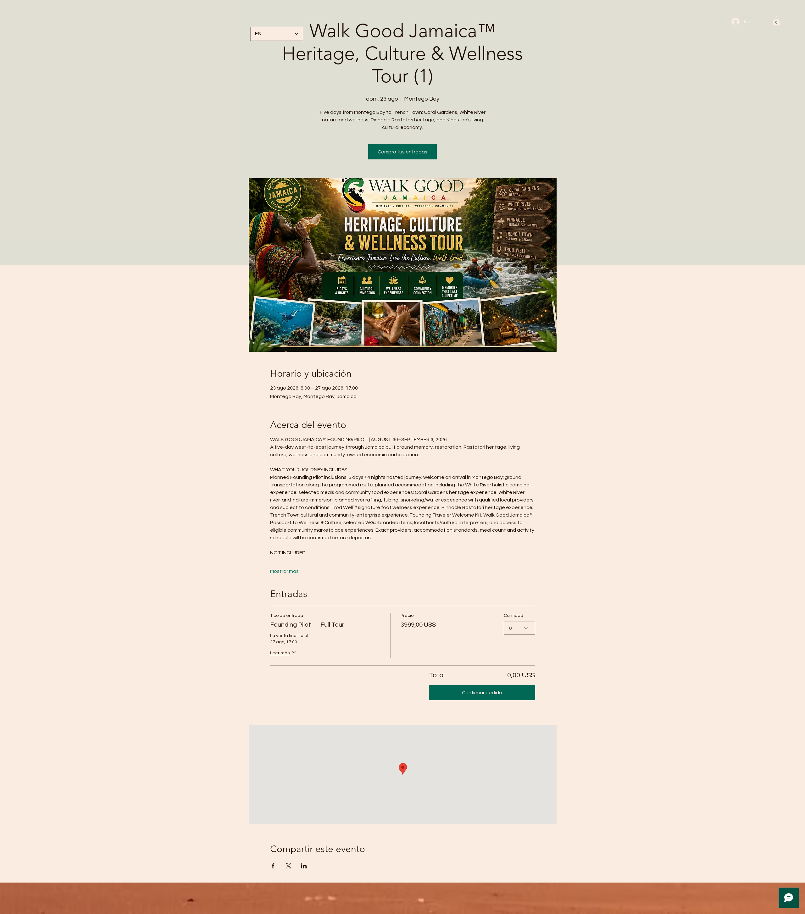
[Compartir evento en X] (288, 865)
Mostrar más (284, 571)
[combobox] (519, 628)
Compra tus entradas (402, 151)
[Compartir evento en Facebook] (273, 865)
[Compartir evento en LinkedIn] (304, 865)
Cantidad (513, 615)
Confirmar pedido (482, 692)
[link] (776, 20)
